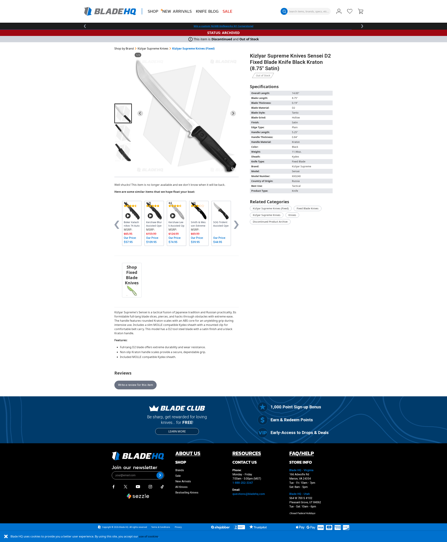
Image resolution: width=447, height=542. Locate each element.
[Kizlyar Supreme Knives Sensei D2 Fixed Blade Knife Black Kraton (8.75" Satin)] (187, 115)
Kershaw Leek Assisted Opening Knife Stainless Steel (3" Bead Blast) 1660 (176, 223)
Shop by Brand (124, 48)
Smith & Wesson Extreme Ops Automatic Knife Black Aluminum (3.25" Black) (199, 223)
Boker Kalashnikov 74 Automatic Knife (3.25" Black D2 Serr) (132, 223)
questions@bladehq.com (248, 494)
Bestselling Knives (186, 492)
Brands (179, 470)
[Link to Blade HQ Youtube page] (138, 486)
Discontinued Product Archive (270, 221)
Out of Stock (263, 75)
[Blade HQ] (110, 11)
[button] (360, 12)
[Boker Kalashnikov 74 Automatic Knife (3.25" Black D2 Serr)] (132, 211)
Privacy (178, 527)
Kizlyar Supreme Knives (153, 48)
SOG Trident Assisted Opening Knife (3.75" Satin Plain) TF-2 (221, 223)
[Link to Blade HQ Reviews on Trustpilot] (257, 527)
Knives (292, 215)
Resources (246, 453)
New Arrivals (177, 11)
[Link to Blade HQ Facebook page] (113, 486)
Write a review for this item (135, 385)
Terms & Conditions (160, 527)
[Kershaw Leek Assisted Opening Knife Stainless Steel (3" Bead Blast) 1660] (176, 211)
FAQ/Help (301, 453)
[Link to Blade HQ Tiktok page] (162, 486)
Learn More (177, 431)
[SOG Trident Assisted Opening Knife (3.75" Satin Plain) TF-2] (221, 211)
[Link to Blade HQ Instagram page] (150, 486)
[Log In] (339, 12)
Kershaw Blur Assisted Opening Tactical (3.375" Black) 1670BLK (154, 223)
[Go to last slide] (140, 113)
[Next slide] (233, 113)
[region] (223, 26)
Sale (227, 11)
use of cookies (148, 536)
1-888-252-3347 (242, 482)
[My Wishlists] (349, 11)
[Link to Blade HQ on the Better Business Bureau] (239, 527)
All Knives (181, 487)
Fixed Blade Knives (307, 208)
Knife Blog (207, 11)
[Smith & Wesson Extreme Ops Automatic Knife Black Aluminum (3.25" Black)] (199, 211)
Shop (153, 11)
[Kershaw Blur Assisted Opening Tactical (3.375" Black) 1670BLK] (154, 211)
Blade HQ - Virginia (301, 470)
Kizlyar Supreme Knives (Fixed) (193, 48)
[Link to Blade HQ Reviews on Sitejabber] (220, 527)
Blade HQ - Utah (299, 494)
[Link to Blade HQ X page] (125, 486)
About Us (187, 453)
